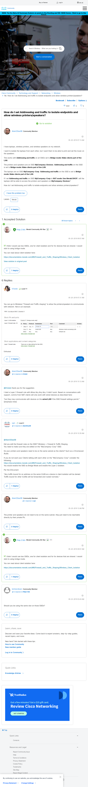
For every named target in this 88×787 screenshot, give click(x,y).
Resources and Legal (18, 747)
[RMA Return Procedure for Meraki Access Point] (79, 221)
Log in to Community (14, 652)
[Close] (60, 777)
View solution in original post (15, 261)
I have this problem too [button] (15, 193)
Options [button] (81, 100)
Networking (46, 93)
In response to (20, 374)
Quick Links (14, 736)
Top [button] (5, 730)
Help (14, 755)
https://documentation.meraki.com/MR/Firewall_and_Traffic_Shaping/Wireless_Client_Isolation (42, 257)
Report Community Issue (21, 752)
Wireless (57, 93)
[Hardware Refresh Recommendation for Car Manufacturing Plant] (76, 221)
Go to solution (45, 124)
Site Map (16, 770)
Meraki (14, 199)
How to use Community (14, 644)
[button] (6, 209)
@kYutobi (7, 388)
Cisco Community (8, 93)
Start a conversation (44, 57)
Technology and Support (28, 93)
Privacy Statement (10, 783)
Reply (80, 209)
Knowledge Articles (13, 673)
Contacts (16, 740)
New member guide (13, 647)
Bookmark (60, 100)
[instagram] (63, 780)
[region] (31, 780)
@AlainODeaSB (10, 440)
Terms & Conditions (19, 758)
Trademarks (17, 767)
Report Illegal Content (20, 773)
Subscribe (71, 100)
